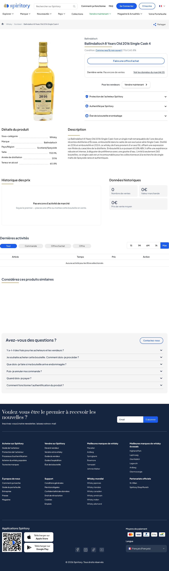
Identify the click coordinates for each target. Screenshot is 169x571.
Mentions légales (52, 487)
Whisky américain (94, 495)
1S (131, 245)
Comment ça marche (11, 483)
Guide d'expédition (53, 460)
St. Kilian (133, 483)
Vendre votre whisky (53, 452)
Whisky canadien (94, 491)
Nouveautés (43, 13)
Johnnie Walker (93, 469)
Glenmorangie (136, 471)
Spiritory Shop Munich (139, 487)
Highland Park (135, 451)
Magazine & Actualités (129, 13)
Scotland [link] (18, 24)
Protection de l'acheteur (13, 452)
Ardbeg (90, 452)
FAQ (111, 6)
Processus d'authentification (14, 456)
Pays (60, 13)
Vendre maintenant (99, 13)
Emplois (48, 504)
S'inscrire (147, 6)
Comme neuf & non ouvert (109, 50)
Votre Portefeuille (157, 14)
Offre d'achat (58, 246)
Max (165, 245)
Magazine (6, 499)
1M (139, 245)
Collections (77, 14)
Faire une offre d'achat (126, 60)
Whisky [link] (9, 24)
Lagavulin (134, 463)
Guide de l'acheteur (10, 448)
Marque (24, 13)
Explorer (7, 13)
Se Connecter (126, 6)
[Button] (77, 549)
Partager (161, 24)
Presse (5, 495)
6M (147, 245)
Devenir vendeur (52, 448)
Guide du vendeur (52, 456)
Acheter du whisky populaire (14, 460)
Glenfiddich (135, 459)
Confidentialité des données (57, 491)
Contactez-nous (151, 340)
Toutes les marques (10, 464)
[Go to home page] (17, 6)
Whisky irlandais (94, 487)
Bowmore (91, 460)
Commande (31, 246)
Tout (8, 246)
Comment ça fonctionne (93, 6)
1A (156, 245)
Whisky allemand (94, 504)
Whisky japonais (94, 483)
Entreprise (6, 491)
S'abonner (150, 419)
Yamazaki (91, 464)
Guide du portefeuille (11, 487)
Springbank (92, 456)
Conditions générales (54, 483)
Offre (82, 246)
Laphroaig (134, 455)
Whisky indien (93, 499)
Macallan (91, 448)
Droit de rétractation (54, 495)
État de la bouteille (53, 464)
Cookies (48, 499)
